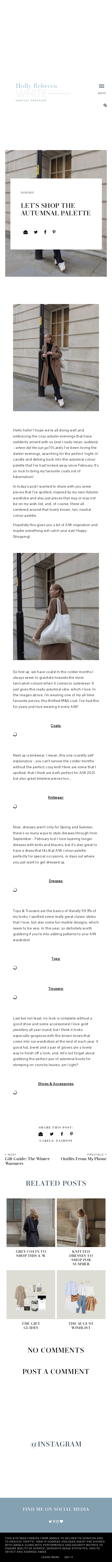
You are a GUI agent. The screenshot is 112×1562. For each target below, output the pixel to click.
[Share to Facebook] (45, 232)
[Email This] (25, 232)
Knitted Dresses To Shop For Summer (81, 1258)
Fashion (64, 1141)
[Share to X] (36, 232)
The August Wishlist (81, 1326)
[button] (97, 89)
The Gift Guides (31, 1326)
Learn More (50, 1557)
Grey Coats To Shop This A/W (31, 1254)
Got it (69, 1557)
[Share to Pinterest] (54, 232)
